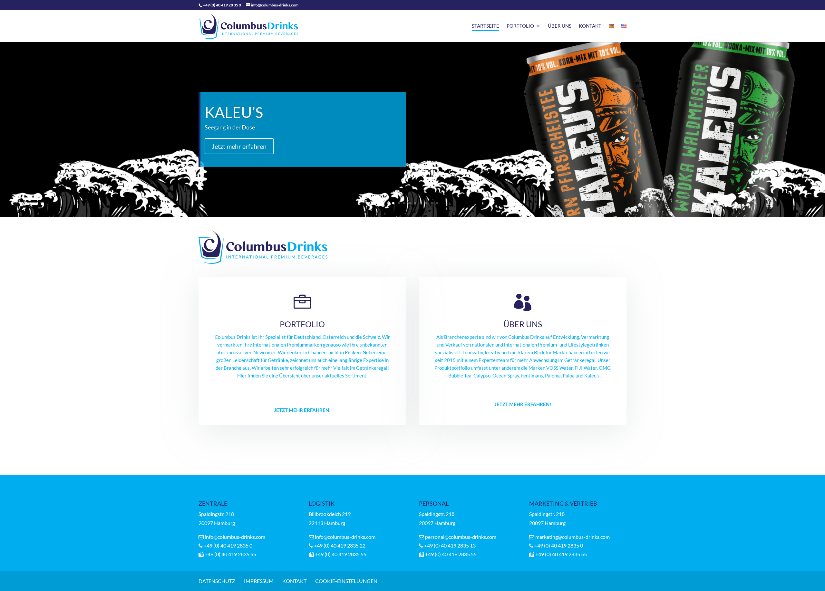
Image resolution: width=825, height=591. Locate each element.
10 (437, 203)
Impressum (259, 581)
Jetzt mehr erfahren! (302, 410)
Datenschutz (217, 581)
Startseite (485, 26)
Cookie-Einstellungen (346, 581)
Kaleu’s (234, 112)
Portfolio (520, 26)
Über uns (559, 26)
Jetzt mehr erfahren (239, 146)
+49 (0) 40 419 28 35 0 (222, 5)
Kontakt (590, 26)
